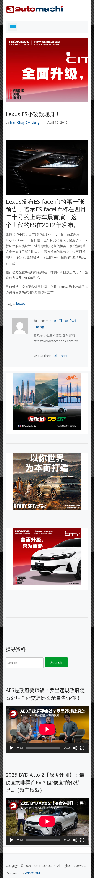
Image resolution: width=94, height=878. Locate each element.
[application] (47, 729)
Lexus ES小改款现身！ (33, 114)
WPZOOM (32, 873)
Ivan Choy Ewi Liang (24, 122)
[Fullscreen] (82, 748)
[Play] (11, 748)
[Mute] (75, 748)
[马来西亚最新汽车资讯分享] (34, 8)
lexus (20, 303)
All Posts (60, 356)
